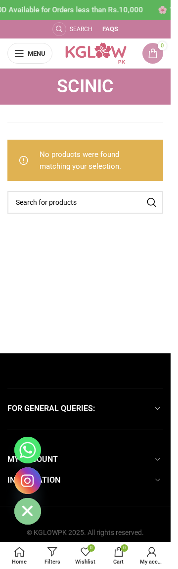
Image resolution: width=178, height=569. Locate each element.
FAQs (110, 29)
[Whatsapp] (27, 450)
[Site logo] (96, 52)
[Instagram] (27, 480)
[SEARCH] (151, 202)
